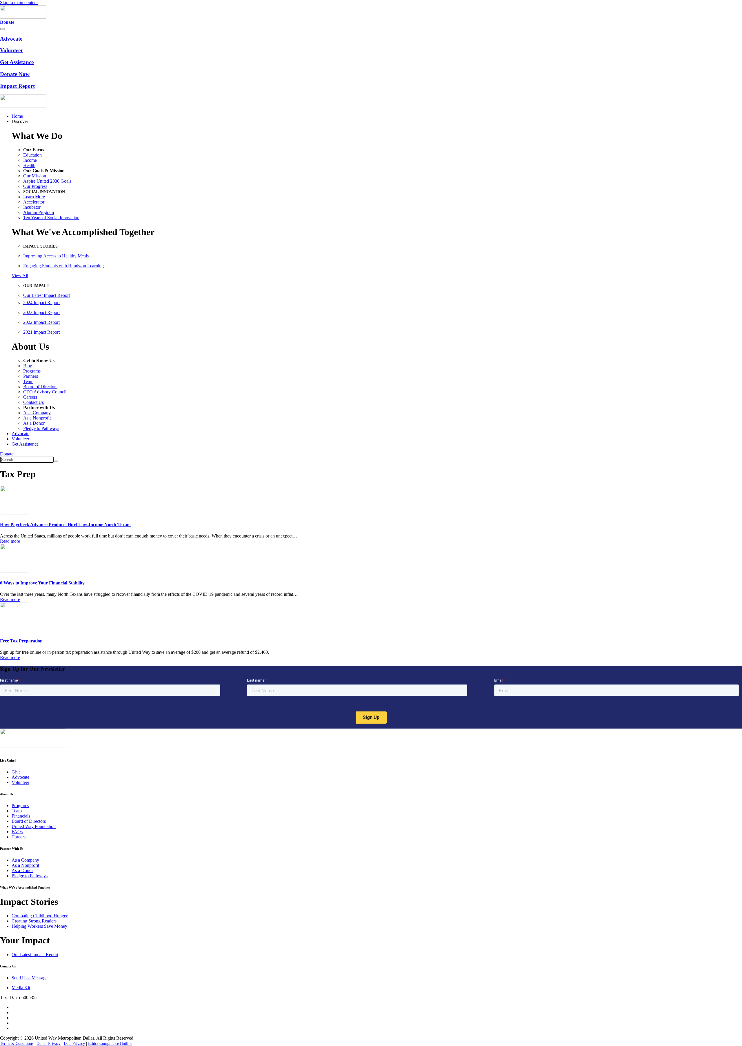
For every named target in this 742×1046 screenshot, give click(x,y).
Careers (30, 397)
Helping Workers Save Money (39, 926)
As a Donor (34, 423)
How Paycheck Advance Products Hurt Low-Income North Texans (65, 524)
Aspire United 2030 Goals (47, 181)
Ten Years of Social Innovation (51, 217)
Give (16, 771)
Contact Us (33, 402)
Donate (6, 453)
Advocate (20, 433)
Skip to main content (19, 2)
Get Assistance (25, 444)
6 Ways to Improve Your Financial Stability (42, 582)
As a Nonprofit (37, 417)
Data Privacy (74, 1043)
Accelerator (33, 201)
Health (29, 165)
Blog (27, 365)
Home (17, 116)
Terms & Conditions (16, 1043)
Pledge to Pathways (41, 428)
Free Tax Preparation (21, 640)
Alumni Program (38, 212)
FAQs (17, 831)
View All (20, 275)
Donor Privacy (49, 1043)
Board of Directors (40, 386)
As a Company (37, 412)
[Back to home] (23, 16)
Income (30, 160)
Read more (10, 541)
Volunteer (20, 438)
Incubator (32, 207)
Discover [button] (20, 121)
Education (32, 154)
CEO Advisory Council (44, 391)
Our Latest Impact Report (46, 295)
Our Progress (35, 186)
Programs (32, 370)
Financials (21, 815)
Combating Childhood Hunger (40, 915)
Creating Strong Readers (34, 920)
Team (28, 381)
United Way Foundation (34, 826)
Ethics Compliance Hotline (110, 1043)
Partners (30, 376)
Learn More (34, 196)
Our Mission (34, 175)
